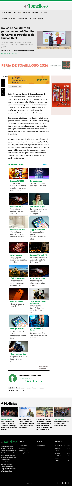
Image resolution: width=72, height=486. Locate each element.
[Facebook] (3, 81)
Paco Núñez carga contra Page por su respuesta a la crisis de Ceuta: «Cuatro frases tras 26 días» (26, 423)
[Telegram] (33, 380)
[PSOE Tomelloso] (61, 114)
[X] (3, 85)
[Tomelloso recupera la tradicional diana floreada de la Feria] (62, 412)
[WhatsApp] (3, 94)
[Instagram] (25, 380)
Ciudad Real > (5, 54)
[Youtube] (41, 380)
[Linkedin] (28, 380)
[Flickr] (22, 380)
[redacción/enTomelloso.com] (12, 378)
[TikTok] (66, 483)
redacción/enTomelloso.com (24, 50)
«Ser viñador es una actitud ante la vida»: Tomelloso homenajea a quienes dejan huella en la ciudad (9, 425)
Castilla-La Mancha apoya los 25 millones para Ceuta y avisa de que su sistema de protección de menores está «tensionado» (44, 424)
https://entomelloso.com (26, 378)
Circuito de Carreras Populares (26, 388)
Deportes (14, 54)
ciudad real (41, 388)
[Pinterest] (3, 90)
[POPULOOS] (29, 84)
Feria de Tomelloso (6, 419)
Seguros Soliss (20, 390)
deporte (11, 390)
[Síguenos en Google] (15, 90)
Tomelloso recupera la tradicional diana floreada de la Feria (61, 423)
